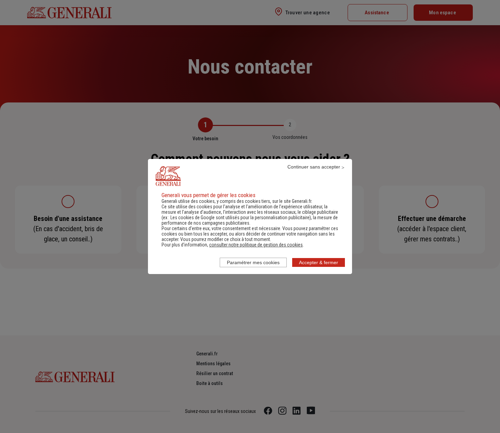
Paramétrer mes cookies (253, 262)
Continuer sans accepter (313, 167)
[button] (256, 244)
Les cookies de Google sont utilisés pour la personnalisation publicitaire (240, 217)
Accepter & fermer (318, 262)
